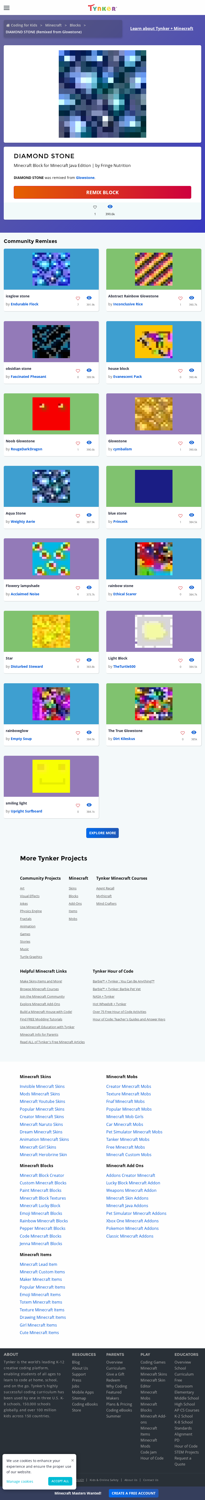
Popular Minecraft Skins (42, 1109)
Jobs (75, 1386)
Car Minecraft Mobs (124, 1124)
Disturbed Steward (27, 666)
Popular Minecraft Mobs (129, 1109)
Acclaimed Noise (25, 594)
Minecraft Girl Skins (38, 1147)
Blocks (75, 25)
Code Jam (148, 1452)
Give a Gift (115, 1374)
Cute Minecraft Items (39, 1332)
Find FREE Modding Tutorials (41, 1019)
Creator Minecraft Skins (42, 1116)
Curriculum (116, 1368)
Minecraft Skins (153, 1374)
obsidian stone (18, 368)
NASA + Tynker (103, 996)
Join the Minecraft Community (42, 996)
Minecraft (53, 25)
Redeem (113, 1380)
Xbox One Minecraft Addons (132, 1221)
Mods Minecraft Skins (40, 1094)
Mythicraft (104, 896)
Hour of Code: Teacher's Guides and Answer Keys (129, 1019)
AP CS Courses (186, 1410)
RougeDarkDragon (26, 449)
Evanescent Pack (127, 376)
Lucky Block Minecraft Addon (133, 1183)
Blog (76, 1362)
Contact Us (150, 1480)
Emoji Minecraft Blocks (41, 1213)
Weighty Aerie (23, 521)
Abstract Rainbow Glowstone (133, 296)
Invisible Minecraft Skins (42, 1086)
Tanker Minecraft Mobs (128, 1139)
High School (184, 1404)
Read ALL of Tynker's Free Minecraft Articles (52, 1042)
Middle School (186, 1398)
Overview (114, 1362)
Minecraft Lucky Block (40, 1205)
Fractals (26, 918)
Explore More (102, 832)
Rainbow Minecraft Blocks (44, 1221)
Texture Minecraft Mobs (128, 1094)
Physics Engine (31, 911)
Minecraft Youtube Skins (42, 1101)
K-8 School (183, 1422)
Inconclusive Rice (128, 304)
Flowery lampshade (23, 585)
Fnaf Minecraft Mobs (125, 1101)
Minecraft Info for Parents (39, 1034)
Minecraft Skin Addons (127, 1198)
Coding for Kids (24, 25)
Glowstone (85, 177)
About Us (80, 1368)
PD (177, 1440)
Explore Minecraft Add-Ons (40, 1004)
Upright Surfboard (26, 811)
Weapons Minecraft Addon (131, 1190)
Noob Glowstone (20, 441)
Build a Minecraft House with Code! (46, 1011)
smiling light (16, 803)
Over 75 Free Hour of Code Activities (119, 1011)
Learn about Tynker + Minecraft (161, 28)
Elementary (184, 1392)
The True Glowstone (125, 730)
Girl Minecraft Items (38, 1325)
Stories (25, 941)
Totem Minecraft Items (41, 1302)
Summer (113, 1416)
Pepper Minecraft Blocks (43, 1228)
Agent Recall (105, 888)
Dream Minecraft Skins (41, 1132)
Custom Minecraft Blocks (43, 1183)
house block (118, 368)
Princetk (120, 521)
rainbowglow (17, 730)
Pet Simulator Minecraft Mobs (134, 1132)
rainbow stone (120, 585)
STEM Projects (186, 1452)
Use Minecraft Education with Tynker (47, 1027)
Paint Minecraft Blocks (41, 1190)
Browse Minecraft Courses (39, 989)
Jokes (24, 903)
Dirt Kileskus (124, 738)
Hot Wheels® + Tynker (109, 1004)
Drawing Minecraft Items (43, 1317)
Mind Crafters (106, 903)
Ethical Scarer (124, 594)
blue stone (117, 513)
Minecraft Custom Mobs (129, 1154)
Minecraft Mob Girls (125, 1116)
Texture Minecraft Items (42, 1310)
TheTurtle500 (124, 666)
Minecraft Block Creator (42, 1175)
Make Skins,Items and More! (41, 981)
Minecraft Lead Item (38, 1264)
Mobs (73, 918)
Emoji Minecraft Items (40, 1294)
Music (24, 949)
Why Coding (116, 1386)
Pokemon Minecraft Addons (132, 1228)
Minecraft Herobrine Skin (43, 1154)
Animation (28, 926)
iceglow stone (18, 296)
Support (79, 1374)
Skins (72, 888)
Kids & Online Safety (104, 1480)
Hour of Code (152, 1458)
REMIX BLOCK (102, 192)
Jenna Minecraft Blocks (41, 1243)
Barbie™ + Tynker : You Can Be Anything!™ (123, 981)
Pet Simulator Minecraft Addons (136, 1213)
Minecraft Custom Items (42, 1272)
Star (9, 658)
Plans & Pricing (119, 1404)
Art (22, 888)
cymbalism (122, 449)
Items (73, 911)
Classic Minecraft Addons (130, 1236)
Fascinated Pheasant (28, 376)
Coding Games (153, 1362)
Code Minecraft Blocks (41, 1236)
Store (76, 1410)
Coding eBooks (85, 1404)
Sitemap (79, 1398)
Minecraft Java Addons (127, 1205)
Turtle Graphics (31, 956)
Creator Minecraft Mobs (128, 1086)
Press (76, 1380)
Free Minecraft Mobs (125, 1147)
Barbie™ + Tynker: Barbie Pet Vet (117, 989)
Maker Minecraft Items (41, 1279)
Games (25, 934)
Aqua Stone (16, 513)
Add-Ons (75, 903)
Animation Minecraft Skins (44, 1139)
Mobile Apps (83, 1392)
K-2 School (183, 1416)
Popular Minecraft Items (42, 1287)
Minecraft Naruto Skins (41, 1124)
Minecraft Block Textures (43, 1198)
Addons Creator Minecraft (130, 1175)
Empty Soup (21, 738)
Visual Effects (30, 896)
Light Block (118, 658)
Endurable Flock (24, 304)
